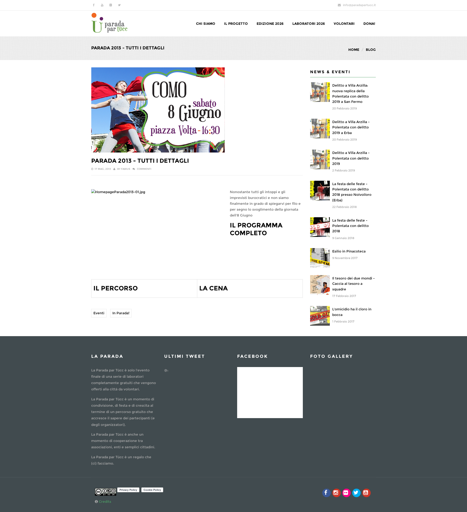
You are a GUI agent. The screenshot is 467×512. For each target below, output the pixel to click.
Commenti (144, 169)
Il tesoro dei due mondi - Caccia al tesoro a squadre (353, 283)
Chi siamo (205, 23)
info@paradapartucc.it (359, 5)
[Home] (109, 22)
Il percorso (115, 288)
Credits (105, 501)
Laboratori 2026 (308, 23)
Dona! (369, 23)
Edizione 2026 (270, 23)
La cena (213, 288)
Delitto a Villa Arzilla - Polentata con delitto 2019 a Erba (351, 127)
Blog (371, 49)
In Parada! (120, 313)
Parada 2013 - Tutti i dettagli (140, 160)
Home (353, 49)
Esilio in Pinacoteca (349, 251)
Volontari (344, 23)
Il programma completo (256, 229)
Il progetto (236, 23)
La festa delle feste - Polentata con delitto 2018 (350, 226)
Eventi (98, 313)
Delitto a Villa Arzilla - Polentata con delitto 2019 (351, 158)
